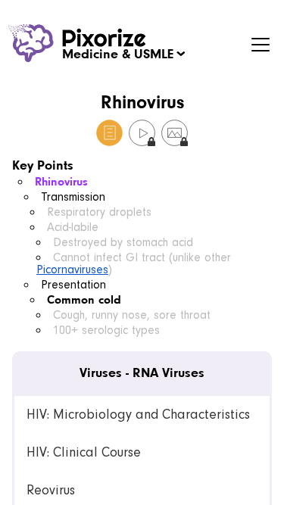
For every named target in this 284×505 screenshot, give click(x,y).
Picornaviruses (72, 269)
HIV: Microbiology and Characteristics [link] (138, 414)
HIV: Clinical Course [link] (84, 452)
